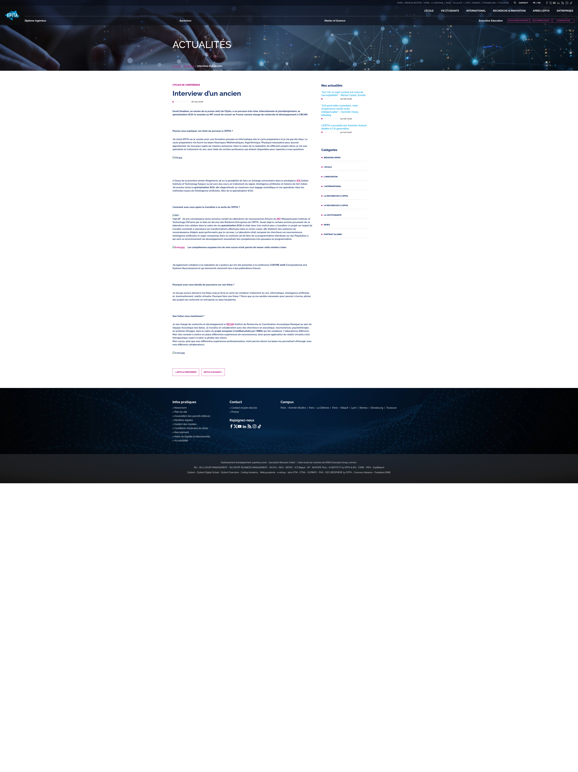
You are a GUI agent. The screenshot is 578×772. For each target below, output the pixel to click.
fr (534, 3)
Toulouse (391, 407)
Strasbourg (377, 407)
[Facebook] (547, 3)
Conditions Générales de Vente (191, 428)
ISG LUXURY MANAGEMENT (213, 467)
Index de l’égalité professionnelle (192, 436)
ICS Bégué (300, 467)
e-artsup (281, 472)
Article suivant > (213, 372)
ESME (361, 467)
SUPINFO (312, 472)
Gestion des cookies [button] (185, 424)
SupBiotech (378, 467)
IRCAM (230, 324)
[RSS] (563, 3)
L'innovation (331, 177)
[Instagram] (567, 3)
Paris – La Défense (319, 407)
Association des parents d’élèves (192, 416)
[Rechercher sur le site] (514, 3)
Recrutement (181, 432)
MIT (279, 218)
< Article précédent (186, 372)
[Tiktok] (571, 3)
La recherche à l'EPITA (336, 196)
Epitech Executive (230, 472)
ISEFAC (289, 467)
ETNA (302, 472)
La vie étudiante (333, 215)
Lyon (353, 407)
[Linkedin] (558, 3)
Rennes (363, 407)
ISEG (281, 467)
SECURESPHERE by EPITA (338, 472)
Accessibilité (181, 440)
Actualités (188, 66)
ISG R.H (273, 467)
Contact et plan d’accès (244, 407)
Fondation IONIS (382, 472)
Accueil (176, 66)
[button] (429, 11)
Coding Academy (249, 472)
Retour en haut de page (563, 760)
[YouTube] (554, 3)
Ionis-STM (293, 472)
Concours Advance (363, 472)
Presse (235, 411)
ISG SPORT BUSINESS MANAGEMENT (248, 467)
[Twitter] (550, 3)
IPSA (368, 467)
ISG (195, 467)
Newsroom (180, 407)
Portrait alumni (333, 234)
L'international (332, 186)
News (327, 225)
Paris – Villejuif (340, 407)
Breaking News (332, 157)
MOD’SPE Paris (319, 467)
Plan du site (180, 411)
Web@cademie (267, 472)
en (539, 3)
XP (308, 467)
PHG (321, 472)
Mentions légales (183, 420)
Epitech (191, 472)
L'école (328, 167)
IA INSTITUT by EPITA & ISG (342, 467)
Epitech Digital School (208, 472)
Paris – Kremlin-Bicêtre (293, 407)
